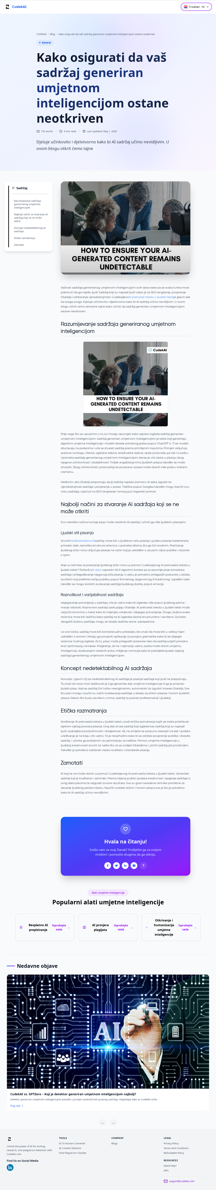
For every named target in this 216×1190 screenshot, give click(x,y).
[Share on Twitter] (116, 865)
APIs (166, 1170)
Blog (52, 34)
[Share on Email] (134, 865)
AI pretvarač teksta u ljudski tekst (151, 297)
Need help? (170, 1165)
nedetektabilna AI (82, 540)
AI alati (96, 569)
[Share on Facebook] (107, 865)
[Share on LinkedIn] (125, 865)
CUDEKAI (41, 34)
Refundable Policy (174, 1152)
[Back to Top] (143, 865)
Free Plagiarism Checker (72, 1152)
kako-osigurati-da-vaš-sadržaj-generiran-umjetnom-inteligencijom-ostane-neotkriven (107, 34)
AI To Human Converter (72, 1143)
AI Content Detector (70, 1148)
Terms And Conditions (176, 1148)
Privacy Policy (171, 1143)
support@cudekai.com (181, 1181)
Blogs (114, 1143)
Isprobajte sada (61, 927)
